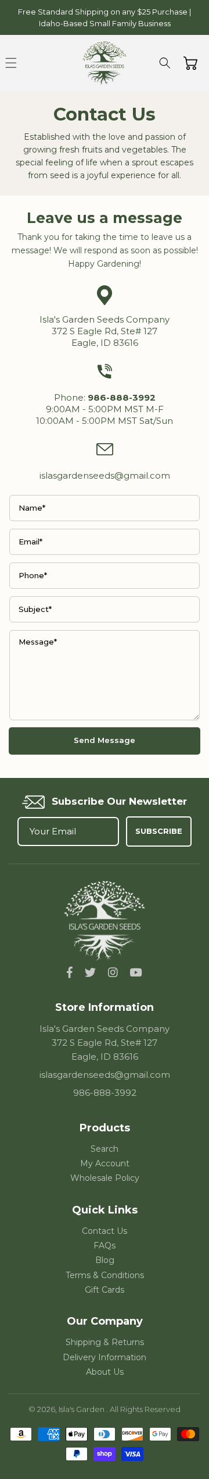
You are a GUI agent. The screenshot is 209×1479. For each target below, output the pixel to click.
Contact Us (104, 1231)
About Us (105, 1372)
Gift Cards (104, 1290)
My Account (104, 1163)
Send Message (104, 740)
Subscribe (158, 831)
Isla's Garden (82, 1409)
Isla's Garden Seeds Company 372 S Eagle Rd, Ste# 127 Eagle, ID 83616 (104, 331)
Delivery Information (104, 1357)
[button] (11, 63)
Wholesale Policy (104, 1178)
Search (104, 1149)
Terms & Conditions (105, 1275)
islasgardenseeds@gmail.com (104, 475)
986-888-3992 (104, 1092)
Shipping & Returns (105, 1342)
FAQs (104, 1245)
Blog (104, 1260)
